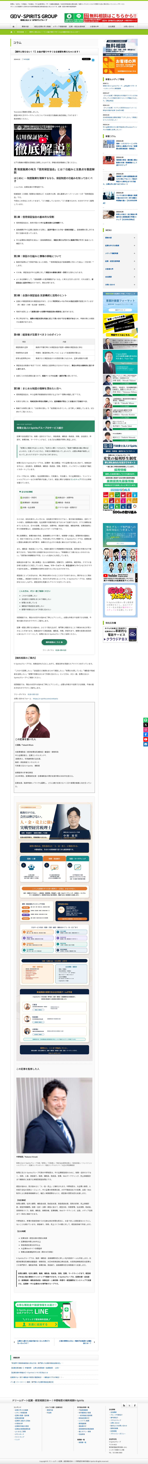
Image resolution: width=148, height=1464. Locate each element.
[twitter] (129, 1405)
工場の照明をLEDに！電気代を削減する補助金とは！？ (75, 1342)
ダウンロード (19, 1434)
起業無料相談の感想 (22, 1426)
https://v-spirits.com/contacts (45, 698)
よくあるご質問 (20, 1431)
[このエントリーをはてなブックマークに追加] (93, 59)
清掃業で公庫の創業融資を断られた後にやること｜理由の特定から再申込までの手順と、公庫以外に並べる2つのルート (120, 180)
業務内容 (108, 237)
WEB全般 (20, 32)
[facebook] (134, 1405)
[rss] (124, 1405)
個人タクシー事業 (85, 1431)
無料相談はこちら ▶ (54, 642)
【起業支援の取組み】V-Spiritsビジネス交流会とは (29, 1372)
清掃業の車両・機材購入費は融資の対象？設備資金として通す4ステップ (126, 162)
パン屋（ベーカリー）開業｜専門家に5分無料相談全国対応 (32, 1382)
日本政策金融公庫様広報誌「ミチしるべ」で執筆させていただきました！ (120, 118)
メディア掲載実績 (111, 253)
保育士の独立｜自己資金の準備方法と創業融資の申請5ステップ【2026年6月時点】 (126, 217)
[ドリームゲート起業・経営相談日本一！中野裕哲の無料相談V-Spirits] (33, 19)
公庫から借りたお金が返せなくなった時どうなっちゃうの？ (33, 1342)
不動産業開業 (83, 1410)
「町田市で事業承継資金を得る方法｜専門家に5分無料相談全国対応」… (36, 1363)
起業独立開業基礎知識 (22, 1429)
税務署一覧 (82, 1442)
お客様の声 (109, 269)
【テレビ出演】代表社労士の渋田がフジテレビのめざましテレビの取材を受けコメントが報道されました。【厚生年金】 (120, 98)
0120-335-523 (61, 650)
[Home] (12, 32)
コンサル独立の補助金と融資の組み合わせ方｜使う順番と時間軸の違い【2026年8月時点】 (120, 199)
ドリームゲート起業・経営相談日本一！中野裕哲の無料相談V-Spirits (72, 1461)
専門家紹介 (114, 1417)
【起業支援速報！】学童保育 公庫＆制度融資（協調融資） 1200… (35, 1368)
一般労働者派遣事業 (85, 1415)
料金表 (49, 1413)
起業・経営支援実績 (112, 261)
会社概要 (108, 277)
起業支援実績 (19, 1418)
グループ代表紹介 (116, 1415)
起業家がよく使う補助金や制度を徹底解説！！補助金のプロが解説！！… (37, 1377)
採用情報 (114, 1431)
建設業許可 (82, 1426)
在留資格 (82, 1434)
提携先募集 (114, 1428)
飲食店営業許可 (84, 1418)
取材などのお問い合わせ (119, 1426)
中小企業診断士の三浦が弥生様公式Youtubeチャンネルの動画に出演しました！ (120, 128)
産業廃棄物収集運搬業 (86, 1429)
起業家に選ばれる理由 (22, 1421)
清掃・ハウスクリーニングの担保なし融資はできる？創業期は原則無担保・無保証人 (126, 146)
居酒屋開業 (82, 1423)
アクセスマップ (116, 1420)
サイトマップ (19, 1437)
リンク (17, 1439)
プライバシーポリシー (118, 1434)
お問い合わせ (110, 284)
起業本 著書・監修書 (22, 1415)
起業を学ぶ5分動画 (112, 245)
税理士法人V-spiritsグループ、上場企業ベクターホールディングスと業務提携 (120, 87)
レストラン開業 (84, 1421)
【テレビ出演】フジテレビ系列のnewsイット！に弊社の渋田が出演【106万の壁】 (120, 109)
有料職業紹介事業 (85, 1413)
